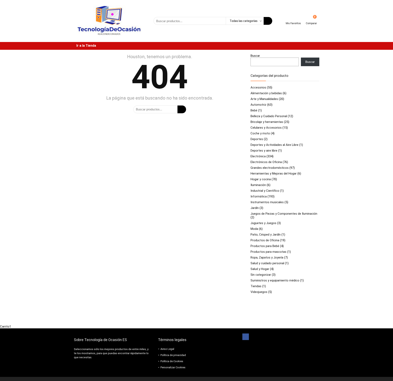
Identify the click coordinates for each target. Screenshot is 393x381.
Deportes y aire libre (264, 150)
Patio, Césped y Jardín (266, 234)
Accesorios (258, 87)
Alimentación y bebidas (266, 93)
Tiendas (256, 286)
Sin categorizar (261, 275)
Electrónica (258, 156)
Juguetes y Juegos (263, 223)
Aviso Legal (167, 348)
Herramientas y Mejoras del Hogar (274, 173)
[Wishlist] (293, 19)
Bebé (254, 110)
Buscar (255, 56)
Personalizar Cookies (172, 367)
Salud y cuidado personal (267, 263)
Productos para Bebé (265, 246)
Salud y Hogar (260, 269)
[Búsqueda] (268, 21)
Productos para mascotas (268, 252)
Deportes (257, 139)
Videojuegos (259, 292)
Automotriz (258, 105)
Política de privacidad (173, 355)
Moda (254, 229)
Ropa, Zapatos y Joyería (267, 257)
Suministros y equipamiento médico (275, 280)
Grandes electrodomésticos (270, 168)
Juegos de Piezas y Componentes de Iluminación (284, 213)
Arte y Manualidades (264, 99)
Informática (259, 196)
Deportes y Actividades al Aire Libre (274, 145)
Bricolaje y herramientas (267, 122)
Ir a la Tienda (86, 46)
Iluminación (258, 185)
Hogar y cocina (261, 179)
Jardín (255, 208)
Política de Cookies (171, 361)
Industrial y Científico (265, 191)
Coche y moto (260, 133)
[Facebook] (245, 336)
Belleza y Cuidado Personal (269, 116)
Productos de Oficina (265, 240)
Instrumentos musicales (267, 202)
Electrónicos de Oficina (266, 162)
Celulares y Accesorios (266, 127)
